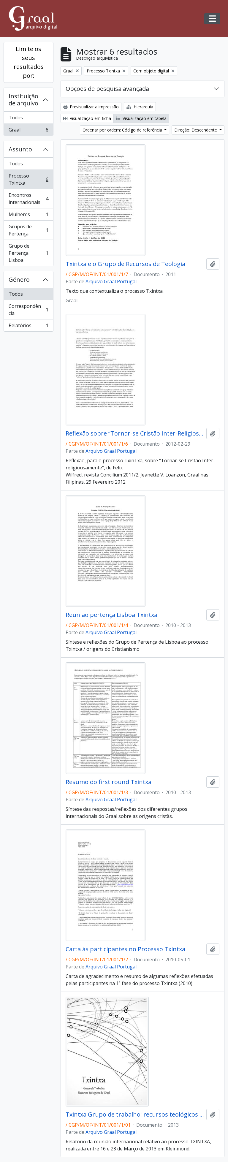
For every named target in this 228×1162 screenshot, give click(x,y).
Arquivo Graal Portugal (111, 281)
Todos (16, 117)
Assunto (20, 149)
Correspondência (28, 309)
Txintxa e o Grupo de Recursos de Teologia (125, 263)
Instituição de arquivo (23, 99)
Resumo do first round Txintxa (108, 782)
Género (19, 280)
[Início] (36, 18)
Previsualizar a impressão (94, 107)
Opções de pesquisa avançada (107, 89)
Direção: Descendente (196, 130)
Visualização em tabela (144, 118)
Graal (28, 131)
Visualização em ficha (90, 118)
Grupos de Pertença (28, 230)
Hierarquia (142, 107)
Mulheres (28, 216)
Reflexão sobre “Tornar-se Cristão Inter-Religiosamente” (135, 433)
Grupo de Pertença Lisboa (28, 253)
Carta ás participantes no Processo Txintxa (125, 949)
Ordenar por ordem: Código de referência (123, 130)
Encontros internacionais (28, 198)
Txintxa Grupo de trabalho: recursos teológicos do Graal (135, 1114)
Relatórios (28, 326)
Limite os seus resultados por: (29, 62)
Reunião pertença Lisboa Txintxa (111, 614)
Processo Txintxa (28, 179)
